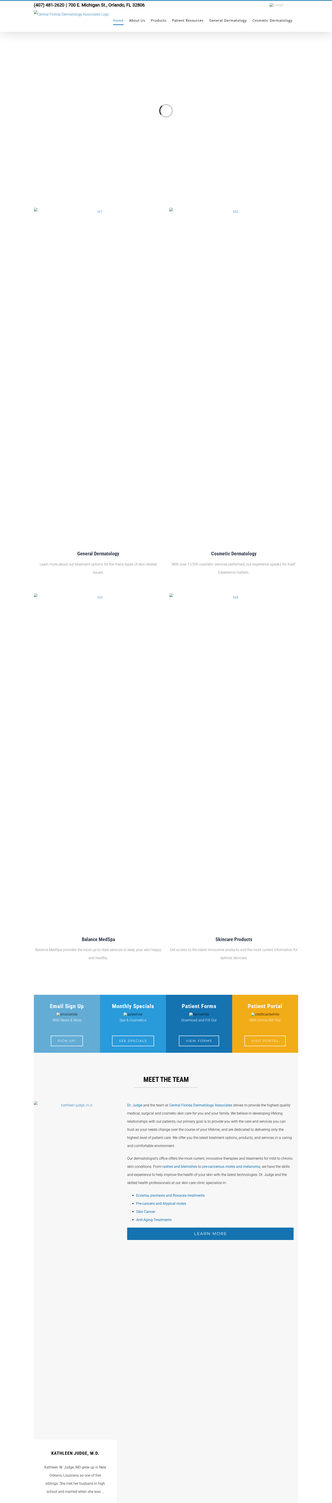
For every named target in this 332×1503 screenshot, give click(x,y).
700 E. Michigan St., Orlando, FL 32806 (106, 5)
